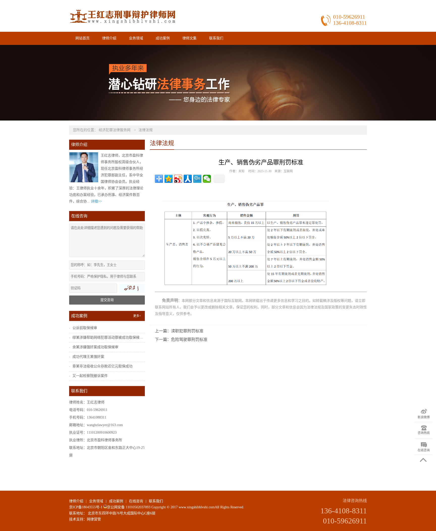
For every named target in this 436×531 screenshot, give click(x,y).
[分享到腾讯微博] (197, 179)
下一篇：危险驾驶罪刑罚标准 (181, 339)
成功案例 (163, 38)
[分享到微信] (207, 179)
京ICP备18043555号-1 (85, 507)
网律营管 (94, 519)
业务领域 (136, 38)
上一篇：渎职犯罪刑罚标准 (179, 331)
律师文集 (189, 38)
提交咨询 (107, 300)
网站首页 (82, 38)
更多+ (137, 316)
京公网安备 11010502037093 (128, 507)
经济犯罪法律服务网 (114, 130)
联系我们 (216, 38)
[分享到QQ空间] (169, 179)
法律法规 (146, 130)
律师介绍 (109, 38)
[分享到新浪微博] (178, 179)
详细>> (96, 201)
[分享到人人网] (188, 179)
